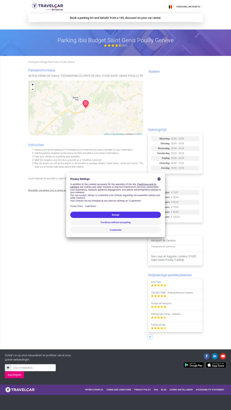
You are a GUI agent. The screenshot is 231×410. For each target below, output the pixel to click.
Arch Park (156, 282)
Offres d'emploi (94, 389)
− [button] (33, 89)
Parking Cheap (158, 324)
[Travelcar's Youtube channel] (223, 356)
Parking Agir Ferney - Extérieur (166, 314)
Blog (163, 389)
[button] (150, 337)
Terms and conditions (118, 389)
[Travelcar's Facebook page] (207, 356)
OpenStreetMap (118, 134)
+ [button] (33, 85)
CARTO (139, 134)
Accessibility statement (210, 389)
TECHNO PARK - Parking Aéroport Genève (172, 292)
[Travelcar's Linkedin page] (215, 356)
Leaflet (106, 134)
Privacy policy (142, 389)
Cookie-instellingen (181, 389)
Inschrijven (14, 374)
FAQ (156, 389)
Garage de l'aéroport (161, 303)
